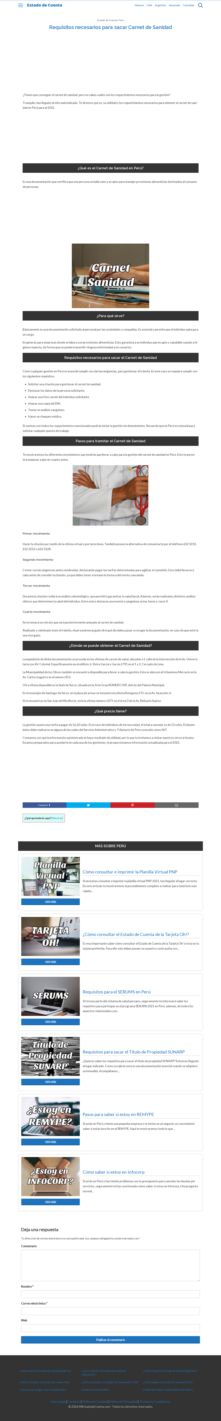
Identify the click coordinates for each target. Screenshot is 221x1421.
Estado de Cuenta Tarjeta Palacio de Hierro (168, 1389)
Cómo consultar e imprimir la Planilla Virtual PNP (130, 871)
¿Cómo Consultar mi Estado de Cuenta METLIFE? (110, 1382)
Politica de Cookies (94, 1401)
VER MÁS (50, 901)
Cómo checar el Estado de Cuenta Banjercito (45, 1370)
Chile (149, 5)
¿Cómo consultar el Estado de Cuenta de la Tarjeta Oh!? (136, 934)
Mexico (139, 5)
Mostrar (57, 818)
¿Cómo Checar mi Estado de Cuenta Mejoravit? (170, 1370)
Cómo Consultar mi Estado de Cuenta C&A (44, 1382)
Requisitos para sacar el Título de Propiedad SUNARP (134, 1051)
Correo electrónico (34, 1303)
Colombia (188, 5)
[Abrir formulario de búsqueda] (200, 5)
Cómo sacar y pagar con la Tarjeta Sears (43, 1389)
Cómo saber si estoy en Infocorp (114, 1171)
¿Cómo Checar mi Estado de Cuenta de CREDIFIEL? (103, 1372)
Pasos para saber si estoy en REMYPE (118, 1114)
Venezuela (174, 5)
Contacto (74, 1401)
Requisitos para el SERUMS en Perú (117, 991)
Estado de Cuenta (44, 5)
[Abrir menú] (20, 5)
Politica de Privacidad (123, 1401)
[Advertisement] (111, 65)
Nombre (27, 1286)
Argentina (160, 5)
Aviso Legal (58, 1401)
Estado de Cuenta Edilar (95, 1389)
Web (24, 1320)
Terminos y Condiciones (154, 1401)
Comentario (29, 1246)
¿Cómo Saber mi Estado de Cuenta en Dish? (168, 1382)
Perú (121, 20)
